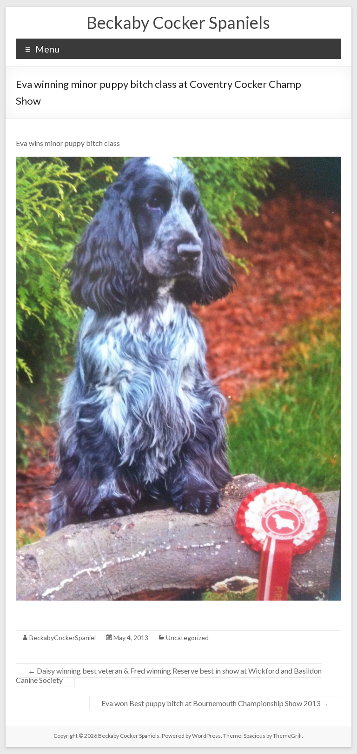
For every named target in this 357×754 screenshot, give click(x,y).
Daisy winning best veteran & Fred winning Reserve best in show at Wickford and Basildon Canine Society (169, 675)
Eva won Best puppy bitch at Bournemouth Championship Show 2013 (215, 703)
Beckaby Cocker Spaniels (178, 22)
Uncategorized (187, 638)
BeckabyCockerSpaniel (62, 638)
